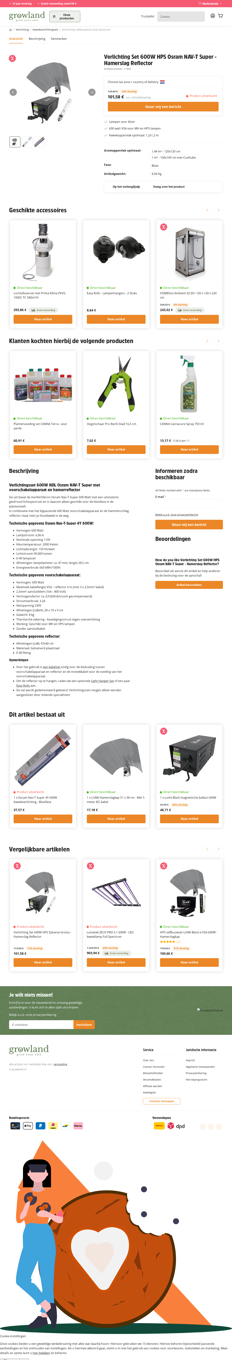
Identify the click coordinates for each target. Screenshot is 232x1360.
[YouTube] (211, 1127)
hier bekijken (41, 1353)
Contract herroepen (161, 1101)
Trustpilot (147, 16)
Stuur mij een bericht (163, 106)
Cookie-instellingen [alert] (13, 1336)
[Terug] (13, 92)
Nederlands (210, 3)
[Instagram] (219, 1127)
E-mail (159, 497)
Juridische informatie (201, 1050)
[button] (27, 142)
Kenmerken (59, 39)
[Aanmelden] (213, 17)
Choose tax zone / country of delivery (133, 82)
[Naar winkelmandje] (220, 16)
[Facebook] (203, 1127)
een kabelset (52, 667)
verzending (60, 1064)
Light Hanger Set (102, 681)
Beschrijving (37, 39)
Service (148, 1050)
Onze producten (67, 16)
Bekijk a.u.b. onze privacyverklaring (176, 514)
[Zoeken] (200, 16)
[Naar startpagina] (27, 16)
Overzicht (16, 39)
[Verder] (92, 92)
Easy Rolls (23, 686)
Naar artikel (43, 319)
